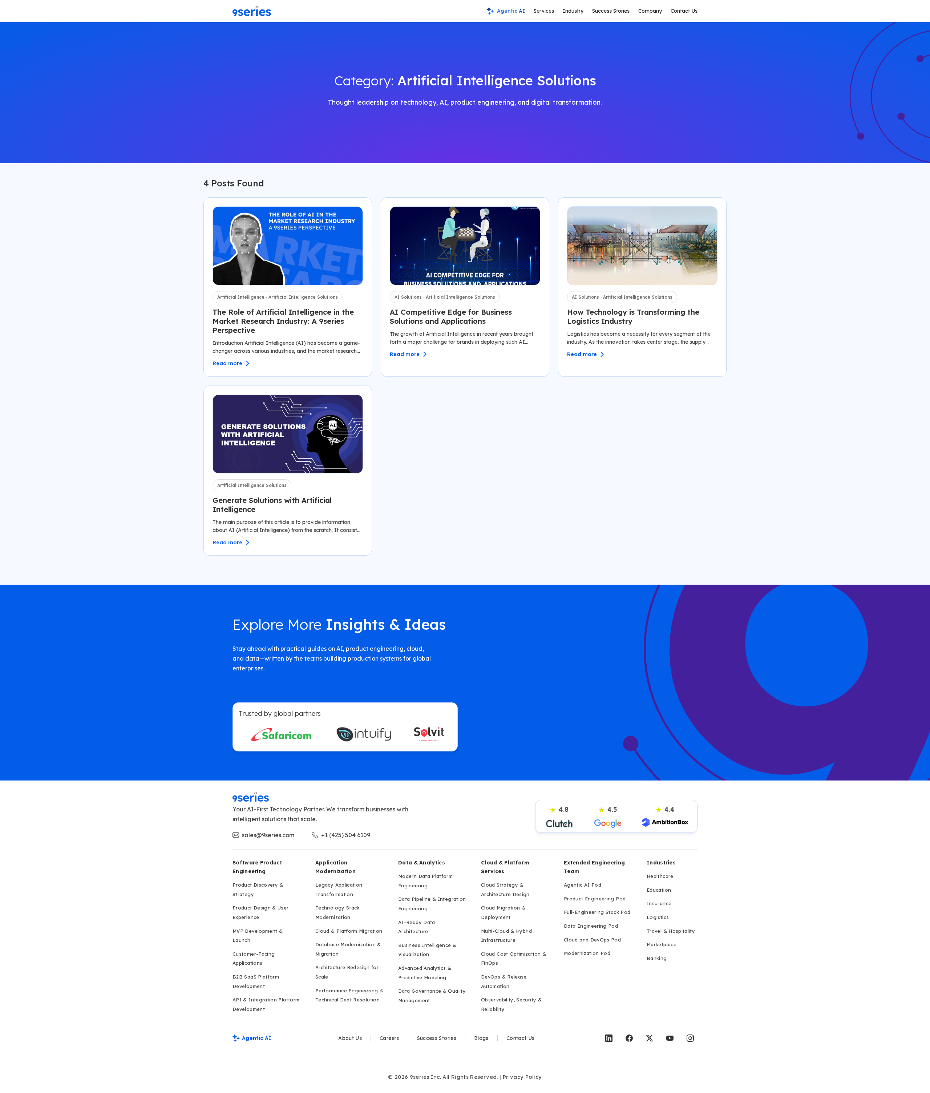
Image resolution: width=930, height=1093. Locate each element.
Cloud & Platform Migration (348, 931)
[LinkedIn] (609, 1038)
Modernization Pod (587, 953)
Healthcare (660, 876)
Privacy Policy (522, 1076)
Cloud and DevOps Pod (592, 940)
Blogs (481, 1038)
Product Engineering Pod (595, 899)
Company (650, 11)
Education (659, 890)
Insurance (659, 903)
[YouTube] (670, 1038)
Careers (389, 1038)
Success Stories (611, 11)
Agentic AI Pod (582, 885)
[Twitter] (649, 1038)
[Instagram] (690, 1038)
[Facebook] (629, 1038)
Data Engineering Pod (591, 926)
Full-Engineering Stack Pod (597, 912)
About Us (350, 1038)
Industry (573, 11)
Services (544, 11)
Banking (657, 958)
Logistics (658, 917)
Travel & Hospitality (671, 931)
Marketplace (661, 944)
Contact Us (684, 11)
